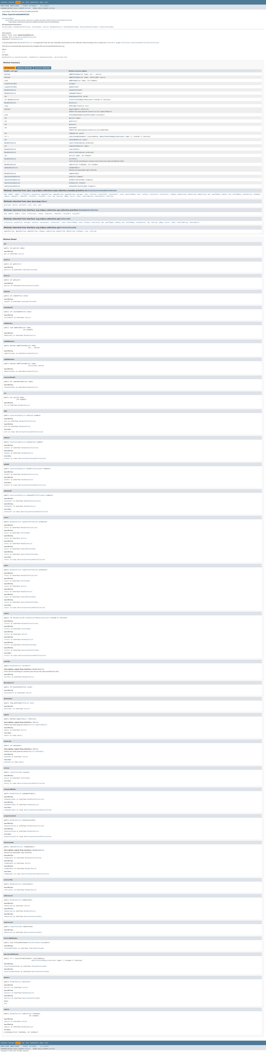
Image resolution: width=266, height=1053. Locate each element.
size (49, 196)
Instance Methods (24, 68)
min (229, 194)
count (122, 194)
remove (6, 196)
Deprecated (34, 2)
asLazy (71, 83)
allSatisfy (26, 194)
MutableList (12, 99)
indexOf (72, 133)
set (70, 155)
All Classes (44, 6)
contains (93, 194)
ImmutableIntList (11, 167)
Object (77, 109)
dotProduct (73, 106)
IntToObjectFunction (83, 99)
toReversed (73, 173)
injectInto (154, 194)
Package (11, 2)
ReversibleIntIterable (89, 27)
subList (72, 164)
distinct (72, 103)
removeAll (14, 196)
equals (71, 109)
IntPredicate (80, 143)
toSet (78, 196)
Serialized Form (60, 57)
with (70, 176)
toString (109, 196)
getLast (72, 124)
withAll (72, 180)
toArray (59, 196)
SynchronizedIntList (12, 176)
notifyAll (22, 205)
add (5, 194)
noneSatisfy (247, 194)
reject (71, 143)
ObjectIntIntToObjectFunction (111, 136)
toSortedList (100, 196)
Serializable (7, 27)
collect (72, 99)
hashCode (72, 127)
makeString (182, 194)
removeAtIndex (74, 146)
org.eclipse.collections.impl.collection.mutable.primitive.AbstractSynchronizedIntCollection (38, 20)
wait (29, 205)
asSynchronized (75, 90)
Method (27, 8)
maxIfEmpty (216, 194)
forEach (145, 194)
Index (42, 2)
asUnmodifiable (75, 93)
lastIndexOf (73, 140)
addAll (10, 194)
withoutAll (73, 186)
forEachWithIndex (75, 115)
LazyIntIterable (10, 83)
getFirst (72, 121)
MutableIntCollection (22, 27)
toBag (66, 196)
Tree (27, 2)
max (209, 194)
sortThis (72, 159)
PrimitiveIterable (106, 27)
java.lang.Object (8, 18)
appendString (46, 194)
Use (23, 2)
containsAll (102, 194)
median (224, 194)
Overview (4, 2)
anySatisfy (35, 194)
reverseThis (73, 149)
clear (86, 194)
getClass (7, 205)
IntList (46, 27)
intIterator (164, 194)
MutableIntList (56, 27)
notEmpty (256, 194)
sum (53, 196)
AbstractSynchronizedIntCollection (22, 37)
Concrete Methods (42, 68)
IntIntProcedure (89, 115)
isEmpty (173, 194)
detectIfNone (130, 194)
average (79, 194)
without (72, 183)
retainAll (32, 196)
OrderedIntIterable (71, 27)
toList (72, 196)
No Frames (32, 6)
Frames (25, 6)
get (70, 118)
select (71, 152)
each (138, 194)
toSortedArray (87, 196)
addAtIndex (73, 80)
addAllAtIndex (74, 74)
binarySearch (74, 96)
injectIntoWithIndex (77, 136)
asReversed (73, 87)
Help (46, 2)
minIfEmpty (237, 194)
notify (14, 205)
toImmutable (73, 167)
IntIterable (36, 27)
